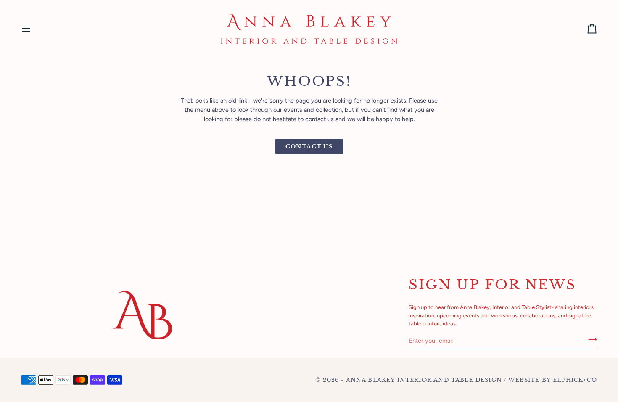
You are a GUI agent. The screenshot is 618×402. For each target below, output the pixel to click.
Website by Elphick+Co (552, 379)
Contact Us (309, 146)
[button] (200, 289)
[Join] (590, 339)
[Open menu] (33, 29)
